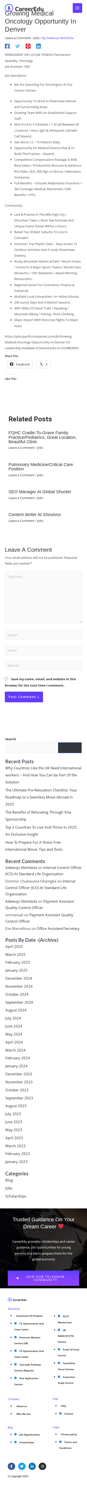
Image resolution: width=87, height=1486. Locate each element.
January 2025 (16, 970)
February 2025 (17, 962)
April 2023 (14, 1137)
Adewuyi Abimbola (21, 867)
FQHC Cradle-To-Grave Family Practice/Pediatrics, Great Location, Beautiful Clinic (42, 437)
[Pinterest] (28, 46)
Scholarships (15, 1196)
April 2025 (14, 946)
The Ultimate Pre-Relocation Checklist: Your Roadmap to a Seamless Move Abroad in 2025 (41, 797)
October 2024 (17, 994)
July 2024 (13, 1018)
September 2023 (19, 1097)
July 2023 (13, 1113)
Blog (9, 1180)
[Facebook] (7, 46)
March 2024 (15, 1050)
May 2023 (13, 1129)
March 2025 (15, 954)
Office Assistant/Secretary (58, 928)
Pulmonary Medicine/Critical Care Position (40, 466)
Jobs (37, 38)
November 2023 (19, 1081)
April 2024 (14, 1042)
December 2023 (18, 1073)
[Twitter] (17, 46)
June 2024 (13, 1026)
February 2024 (17, 1057)
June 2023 (13, 1121)
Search (10, 739)
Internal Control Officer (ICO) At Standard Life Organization (40, 887)
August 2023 (16, 1105)
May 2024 (13, 1034)
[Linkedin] (38, 46)
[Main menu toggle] (77, 8)
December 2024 (18, 978)
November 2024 (19, 986)
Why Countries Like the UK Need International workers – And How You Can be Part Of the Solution (43, 774)
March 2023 (15, 1145)
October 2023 (17, 1089)
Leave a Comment (18, 38)
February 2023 (17, 1153)
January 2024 (16, 1065)
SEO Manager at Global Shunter (39, 491)
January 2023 (16, 1161)
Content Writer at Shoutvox (34, 514)
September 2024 (19, 1002)
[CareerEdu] (24, 8)
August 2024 (16, 1010)
